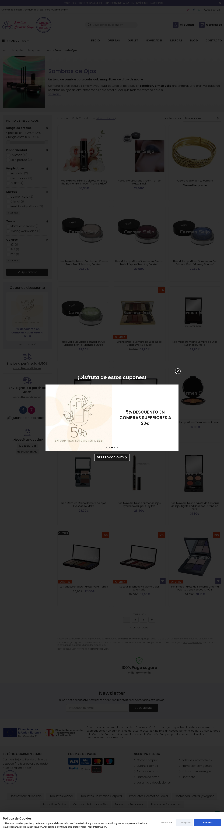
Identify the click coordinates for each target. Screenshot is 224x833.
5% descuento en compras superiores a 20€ (145, 417)
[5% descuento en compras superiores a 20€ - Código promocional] (79, 418)
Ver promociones (110, 457)
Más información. (97, 826)
